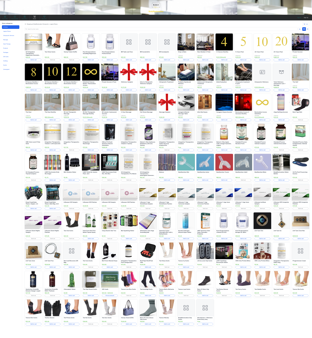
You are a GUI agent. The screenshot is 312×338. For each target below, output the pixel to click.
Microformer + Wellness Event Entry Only (205, 318)
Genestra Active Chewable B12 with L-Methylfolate (166, 232)
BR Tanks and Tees (127, 52)
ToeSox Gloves (49, 318)
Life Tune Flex (49, 261)
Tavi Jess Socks (107, 318)
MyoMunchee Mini (183, 172)
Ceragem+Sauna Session (224, 112)
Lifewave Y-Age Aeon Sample (223, 203)
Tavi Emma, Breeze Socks (222, 290)
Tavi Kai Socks (87, 318)
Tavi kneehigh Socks (146, 289)
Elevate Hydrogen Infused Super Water (184, 231)
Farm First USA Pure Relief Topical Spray (89, 231)
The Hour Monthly (50, 112)
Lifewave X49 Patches (128, 202)
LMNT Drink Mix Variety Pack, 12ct (90, 173)
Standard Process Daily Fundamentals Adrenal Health (300, 143)
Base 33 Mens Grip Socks (203, 290)
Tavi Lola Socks (278, 289)
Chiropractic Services (8, 35)
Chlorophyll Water (69, 289)
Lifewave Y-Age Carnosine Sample (184, 203)
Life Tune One (259, 231)
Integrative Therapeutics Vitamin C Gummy (128, 142)
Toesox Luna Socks (184, 289)
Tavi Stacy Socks (164, 261)
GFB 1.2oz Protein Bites (262, 261)
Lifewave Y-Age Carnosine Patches (203, 203)
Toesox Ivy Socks (183, 261)
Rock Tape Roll (297, 112)
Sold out (52, 60)
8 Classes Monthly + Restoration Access (32, 82)
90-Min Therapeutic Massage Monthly (89, 113)
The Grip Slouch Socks (90, 289)
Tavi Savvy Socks (240, 289)
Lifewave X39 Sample (71, 202)
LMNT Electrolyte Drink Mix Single (52, 173)
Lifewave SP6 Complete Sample (281, 203)
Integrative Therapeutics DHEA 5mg (281, 261)
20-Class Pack (278, 52)
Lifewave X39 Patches (90, 202)
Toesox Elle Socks (31, 318)
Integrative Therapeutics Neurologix (90, 142)
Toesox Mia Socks (298, 289)
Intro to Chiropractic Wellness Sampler (146, 82)
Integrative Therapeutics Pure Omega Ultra (128, 261)
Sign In (299, 17)
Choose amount (109, 295)
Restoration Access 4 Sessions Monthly (242, 113)
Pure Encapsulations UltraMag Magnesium (89, 52)
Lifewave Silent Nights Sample (33, 231)
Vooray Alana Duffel (127, 318)
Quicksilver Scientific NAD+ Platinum (51, 290)
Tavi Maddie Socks (260, 289)
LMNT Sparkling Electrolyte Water (222, 261)
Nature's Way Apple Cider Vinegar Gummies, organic (223, 143)
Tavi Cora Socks (88, 261)
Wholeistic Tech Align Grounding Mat (147, 231)
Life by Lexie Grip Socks (204, 261)
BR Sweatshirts (145, 52)
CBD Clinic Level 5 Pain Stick (33, 142)
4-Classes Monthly (222, 52)
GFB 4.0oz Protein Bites (242, 261)
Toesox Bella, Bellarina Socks (166, 290)
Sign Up (306, 17)
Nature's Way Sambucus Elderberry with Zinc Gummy (147, 143)
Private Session (297, 52)
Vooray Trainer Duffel (70, 52)
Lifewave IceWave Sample (260, 203)
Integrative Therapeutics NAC (71, 142)
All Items (5, 27)
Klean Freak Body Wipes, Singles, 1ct (32, 203)
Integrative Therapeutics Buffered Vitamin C (205, 142)
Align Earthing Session (281, 112)
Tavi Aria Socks (68, 231)
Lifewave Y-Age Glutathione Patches (165, 203)
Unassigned (6, 69)
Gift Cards (5, 56)
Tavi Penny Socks (69, 318)
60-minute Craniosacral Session (109, 113)
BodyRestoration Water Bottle (281, 173)
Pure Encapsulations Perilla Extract (108, 52)
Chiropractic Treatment (166, 82)
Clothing (5, 61)
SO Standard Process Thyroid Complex (32, 173)
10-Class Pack (259, 52)
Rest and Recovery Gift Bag (71, 261)
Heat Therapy (6, 44)
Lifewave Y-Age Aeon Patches (242, 203)
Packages (5, 52)
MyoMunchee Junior (203, 172)
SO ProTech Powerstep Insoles (300, 173)
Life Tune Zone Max (299, 231)
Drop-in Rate (182, 52)
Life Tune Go (277, 231)
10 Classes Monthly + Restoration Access (51, 82)
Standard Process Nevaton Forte (241, 142)
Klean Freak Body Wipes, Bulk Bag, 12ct (52, 203)
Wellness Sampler (127, 82)
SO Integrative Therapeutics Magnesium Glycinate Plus (32, 53)
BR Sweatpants (164, 52)
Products (5, 48)
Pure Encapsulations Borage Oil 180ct (241, 231)
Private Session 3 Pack (109, 82)
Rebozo (161, 172)
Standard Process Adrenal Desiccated (280, 142)
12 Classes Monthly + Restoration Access (70, 82)
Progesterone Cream (299, 261)
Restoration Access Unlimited (261, 113)
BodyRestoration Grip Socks (185, 318)
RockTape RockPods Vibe (146, 261)
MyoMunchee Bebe (260, 172)
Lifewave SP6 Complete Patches (300, 203)
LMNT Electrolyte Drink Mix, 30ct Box (109, 173)
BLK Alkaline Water (70, 172)
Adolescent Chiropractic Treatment (205, 82)
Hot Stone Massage (146, 112)
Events (5, 65)
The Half (295, 82)
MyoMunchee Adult (241, 172)
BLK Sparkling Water (127, 231)
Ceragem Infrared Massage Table (183, 113)
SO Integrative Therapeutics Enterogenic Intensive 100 (147, 173)
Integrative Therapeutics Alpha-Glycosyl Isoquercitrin (167, 143)
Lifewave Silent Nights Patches (52, 231)
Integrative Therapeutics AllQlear (186, 142)
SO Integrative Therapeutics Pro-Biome (128, 173)
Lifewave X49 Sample (109, 202)
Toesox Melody (164, 318)
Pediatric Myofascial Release (184, 82)
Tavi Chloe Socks (50, 52)
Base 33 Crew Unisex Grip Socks (146, 318)
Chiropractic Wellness (262, 82)
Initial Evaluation (221, 82)
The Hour (28, 112)
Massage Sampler (164, 112)
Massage (5, 40)
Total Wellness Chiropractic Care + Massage (280, 83)
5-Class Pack (239, 52)
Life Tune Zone (30, 261)
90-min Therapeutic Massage (70, 113)
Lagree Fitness (7, 31)
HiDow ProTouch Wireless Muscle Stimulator (107, 143)
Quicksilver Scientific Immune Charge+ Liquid (33, 290)
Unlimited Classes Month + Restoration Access (89, 83)
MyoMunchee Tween (222, 172)
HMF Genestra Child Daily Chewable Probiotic (203, 232)
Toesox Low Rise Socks (128, 289)
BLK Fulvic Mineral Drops (109, 261)
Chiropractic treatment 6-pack (242, 82)
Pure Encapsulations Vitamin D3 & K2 (222, 231)
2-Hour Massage (126, 112)
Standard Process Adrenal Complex (260, 142)
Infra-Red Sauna (202, 112)
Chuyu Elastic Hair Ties (109, 231)
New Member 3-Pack (203, 52)
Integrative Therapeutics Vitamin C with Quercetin (52, 142)
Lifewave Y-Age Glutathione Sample (146, 203)
